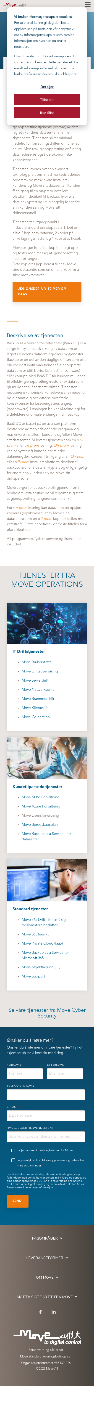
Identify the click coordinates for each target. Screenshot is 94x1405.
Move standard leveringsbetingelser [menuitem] (46, 1356)
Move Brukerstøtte (37, 662)
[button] (88, 4)
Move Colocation (36, 717)
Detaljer (47, 87)
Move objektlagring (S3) (41, 967)
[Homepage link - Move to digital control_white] (47, 1342)
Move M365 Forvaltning (41, 797)
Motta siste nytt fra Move (45, 1297)
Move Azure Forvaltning (41, 806)
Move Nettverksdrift (38, 690)
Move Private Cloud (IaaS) (42, 944)
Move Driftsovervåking (40, 671)
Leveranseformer (44, 1258)
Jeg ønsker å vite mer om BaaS (42, 291)
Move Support (33, 976)
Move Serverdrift (35, 681)
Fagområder (45, 1238)
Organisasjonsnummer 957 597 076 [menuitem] (45, 1363)
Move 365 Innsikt (35, 934)
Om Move (45, 1277)
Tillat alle (47, 100)
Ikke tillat (47, 113)
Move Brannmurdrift (38, 699)
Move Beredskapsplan (40, 825)
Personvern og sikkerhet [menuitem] (46, 1350)
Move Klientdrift (35, 708)
